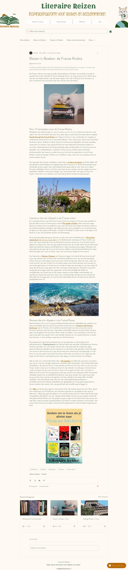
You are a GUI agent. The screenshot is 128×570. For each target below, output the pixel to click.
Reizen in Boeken (39, 40)
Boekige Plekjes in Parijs (91, 519)
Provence (61, 469)
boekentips (34, 469)
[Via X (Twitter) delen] (35, 480)
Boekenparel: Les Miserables (31, 519)
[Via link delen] (44, 480)
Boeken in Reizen (56, 40)
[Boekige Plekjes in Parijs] (94, 507)
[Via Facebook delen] (30, 480)
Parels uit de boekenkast (76, 40)
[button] (110, 31)
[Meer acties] (97, 53)
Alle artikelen (25, 40)
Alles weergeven (103, 497)
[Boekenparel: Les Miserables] (33, 507)
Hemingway (52, 469)
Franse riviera (71, 469)
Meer (91, 40)
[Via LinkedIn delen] (39, 480)
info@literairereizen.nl (64, 569)
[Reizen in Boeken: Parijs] (64, 507)
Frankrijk (42, 469)
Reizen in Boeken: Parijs (61, 519)
